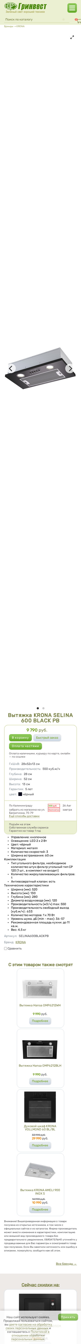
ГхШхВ (14, 764)
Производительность (25, 769)
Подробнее (40, 1021)
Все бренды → (66, 1264)
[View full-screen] (72, 37)
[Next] (70, 368)
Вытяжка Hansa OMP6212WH (40, 1005)
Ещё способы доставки (24, 816)
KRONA (20, 26)
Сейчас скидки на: (41, 1285)
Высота (15, 784)
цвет (13, 794)
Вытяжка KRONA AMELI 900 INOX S (40, 1191)
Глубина (15, 774)
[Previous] (11, 368)
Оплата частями (25, 746)
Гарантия (16, 789)
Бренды (8, 26)
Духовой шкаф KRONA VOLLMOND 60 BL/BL (40, 1127)
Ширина (15, 779)
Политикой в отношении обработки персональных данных (30, 1335)
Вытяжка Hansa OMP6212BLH (40, 1065)
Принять (68, 1317)
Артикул (10, 936)
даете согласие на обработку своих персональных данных (29, 1326)
